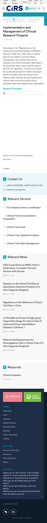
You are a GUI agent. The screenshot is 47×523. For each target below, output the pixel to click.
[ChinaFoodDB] (33, 397)
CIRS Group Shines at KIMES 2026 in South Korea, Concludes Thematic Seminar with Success (21, 268)
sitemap (29, 518)
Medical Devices (20, 19)
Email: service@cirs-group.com (13, 494)
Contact (6, 168)
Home (25, 2)
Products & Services (34, 19)
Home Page (6, 19)
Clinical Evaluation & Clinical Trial (15, 21)
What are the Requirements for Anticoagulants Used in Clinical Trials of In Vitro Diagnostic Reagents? (23, 343)
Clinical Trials (8, 39)
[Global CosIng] (13, 397)
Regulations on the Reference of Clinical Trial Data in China (22, 304)
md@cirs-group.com (16, 189)
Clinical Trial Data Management (21, 156)
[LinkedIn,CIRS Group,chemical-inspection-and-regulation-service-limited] (13, 511)
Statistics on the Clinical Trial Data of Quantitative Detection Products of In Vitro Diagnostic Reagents (21, 286)
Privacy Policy (18, 518)
